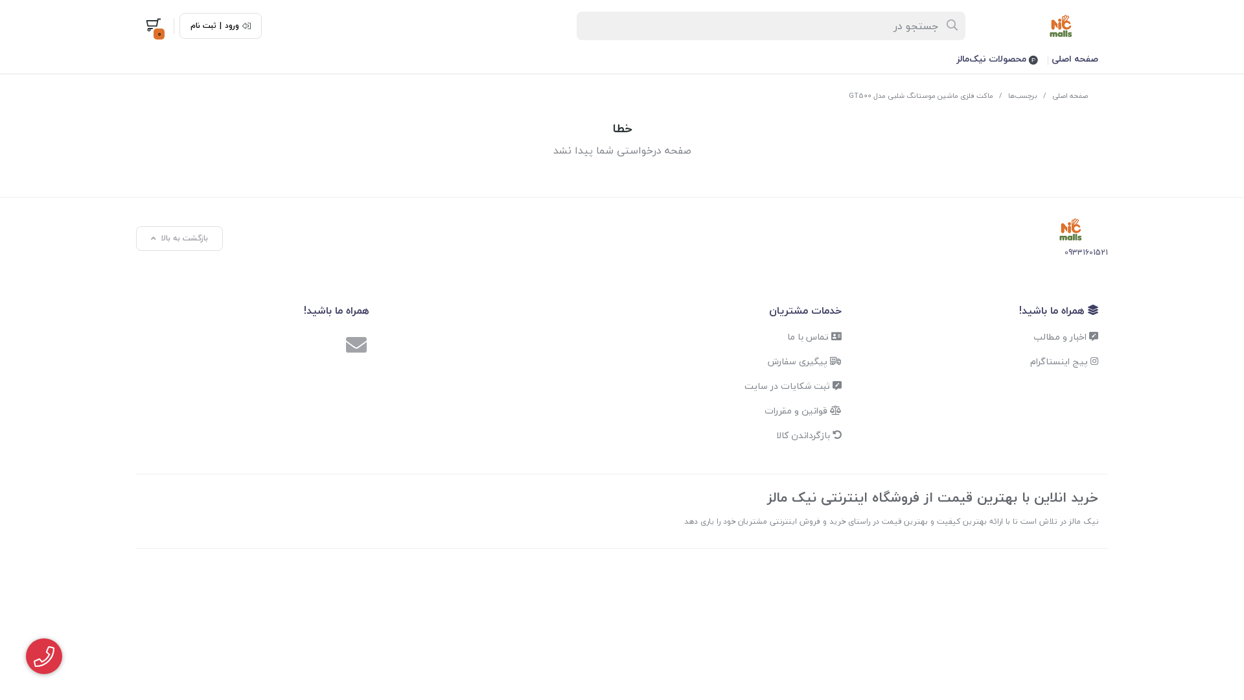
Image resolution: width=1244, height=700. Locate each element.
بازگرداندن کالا (804, 435)
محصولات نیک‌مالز (992, 59)
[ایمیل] (356, 346)
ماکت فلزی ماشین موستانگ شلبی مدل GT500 (921, 95)
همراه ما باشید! (1053, 310)
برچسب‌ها (1022, 95)
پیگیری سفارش (799, 361)
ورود (232, 26)
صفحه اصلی (1075, 59)
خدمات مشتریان (805, 310)
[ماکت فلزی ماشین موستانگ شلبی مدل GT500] (1070, 229)
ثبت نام (203, 26)
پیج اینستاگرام (1060, 361)
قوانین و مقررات (797, 410)
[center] (952, 26)
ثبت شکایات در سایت (788, 386)
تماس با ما (809, 337)
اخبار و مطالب (1061, 337)
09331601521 (1086, 252)
